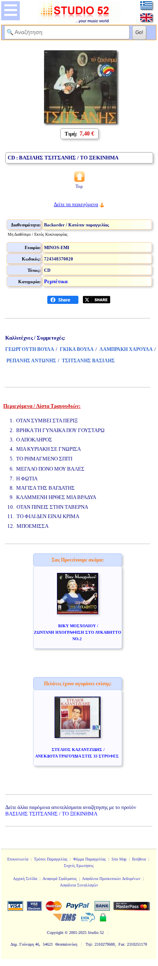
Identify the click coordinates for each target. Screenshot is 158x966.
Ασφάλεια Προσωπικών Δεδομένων (111, 878)
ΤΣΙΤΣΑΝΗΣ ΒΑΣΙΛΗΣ (88, 361)
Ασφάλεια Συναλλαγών (79, 885)
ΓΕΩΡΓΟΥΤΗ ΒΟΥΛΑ (29, 349)
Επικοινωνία (17, 859)
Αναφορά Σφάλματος (59, 878)
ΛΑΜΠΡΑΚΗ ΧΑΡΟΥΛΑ (126, 349)
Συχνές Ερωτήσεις (79, 865)
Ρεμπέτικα (55, 281)
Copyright (55, 932)
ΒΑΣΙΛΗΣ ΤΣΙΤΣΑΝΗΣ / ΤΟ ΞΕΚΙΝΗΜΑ (51, 814)
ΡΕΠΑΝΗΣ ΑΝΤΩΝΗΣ (31, 361)
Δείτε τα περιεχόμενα (76, 204)
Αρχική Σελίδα (25, 878)
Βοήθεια (139, 859)
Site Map (119, 859)
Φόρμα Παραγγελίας (89, 859)
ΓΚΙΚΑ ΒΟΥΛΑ (77, 349)
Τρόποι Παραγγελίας (50, 859)
